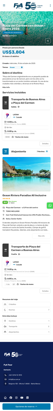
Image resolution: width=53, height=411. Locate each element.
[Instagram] (16, 397)
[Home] (5, 397)
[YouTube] (21, 397)
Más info (6, 87)
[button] (6, 174)
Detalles (45, 144)
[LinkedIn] (27, 397)
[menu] (50, 5)
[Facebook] (10, 397)
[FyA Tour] (13, 354)
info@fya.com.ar (14, 379)
